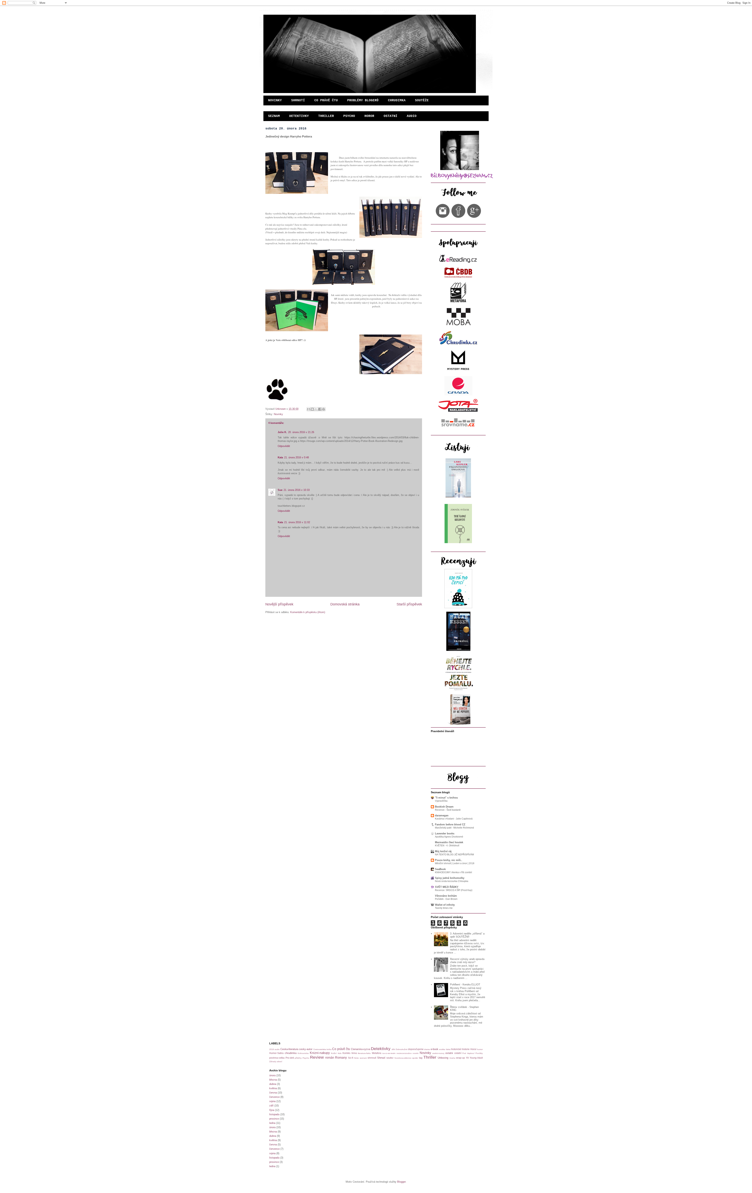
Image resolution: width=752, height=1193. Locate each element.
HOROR (369, 116)
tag (420, 1057)
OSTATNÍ (390, 116)
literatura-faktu (364, 1053)
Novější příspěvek (279, 604)
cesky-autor (305, 1049)
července (274, 1096)
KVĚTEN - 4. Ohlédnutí (447, 845)
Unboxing (443, 1057)
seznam (363, 1058)
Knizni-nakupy (320, 1053)
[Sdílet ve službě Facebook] (320, 409)
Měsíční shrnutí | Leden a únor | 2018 (454, 863)
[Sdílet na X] (316, 409)
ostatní (457, 1053)
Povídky (479, 1053)
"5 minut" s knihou (446, 797)
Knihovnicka (303, 1053)
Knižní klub (336, 1053)
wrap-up (460, 1057)
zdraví (279, 1061)
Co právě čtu (341, 1049)
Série (356, 1058)
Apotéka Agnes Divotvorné (449, 836)
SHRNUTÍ (298, 100)
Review (317, 1057)
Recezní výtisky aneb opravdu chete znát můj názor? (467, 961)
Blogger (401, 1181)
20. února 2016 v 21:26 (301, 432)
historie (466, 1049)
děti (393, 1049)
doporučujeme (416, 1049)
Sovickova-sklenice (402, 1058)
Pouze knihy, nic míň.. (448, 860)
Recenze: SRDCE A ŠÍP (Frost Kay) (453, 890)
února (272, 1075)
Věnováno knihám (446, 895)
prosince (274, 1118)
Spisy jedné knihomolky (449, 877)
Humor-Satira (276, 1053)
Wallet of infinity (445, 904)
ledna (272, 1123)
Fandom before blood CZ (450, 824)
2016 (271, 1049)
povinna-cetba (277, 1057)
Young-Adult (476, 1057)
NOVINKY (275, 100)
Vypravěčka (441, 801)
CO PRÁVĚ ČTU (326, 100)
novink (415, 1053)
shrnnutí (372, 1057)
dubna (272, 1084)
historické (456, 1049)
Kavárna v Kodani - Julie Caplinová (454, 818)
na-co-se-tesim (388, 1053)
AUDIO (412, 116)
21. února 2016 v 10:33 (297, 489)
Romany (341, 1057)
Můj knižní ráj (443, 851)
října (271, 1110)
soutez (389, 1057)
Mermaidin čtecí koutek (449, 842)
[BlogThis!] (312, 409)
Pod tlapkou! (468, 1053)
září (271, 1105)
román (329, 1057)
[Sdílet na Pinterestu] (323, 409)
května (273, 1088)
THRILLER (326, 116)
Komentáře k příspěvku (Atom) (307, 612)
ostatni (449, 1053)
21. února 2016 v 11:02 (297, 522)
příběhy (298, 1058)
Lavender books (444, 833)
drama (427, 1049)
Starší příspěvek (409, 604)
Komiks (346, 1053)
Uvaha (452, 1058)
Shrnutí (381, 1057)
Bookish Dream (444, 806)
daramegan (441, 815)
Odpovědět (284, 446)
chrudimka (290, 1053)
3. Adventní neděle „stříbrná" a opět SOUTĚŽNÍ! (467, 935)
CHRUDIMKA (397, 100)
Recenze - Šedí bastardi (448, 810)
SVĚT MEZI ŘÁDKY (446, 886)
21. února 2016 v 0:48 (296, 457)
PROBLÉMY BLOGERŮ (363, 100)
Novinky (278, 414)
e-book (434, 1049)
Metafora (376, 1053)
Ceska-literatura (289, 1049)
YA (467, 1057)
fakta (448, 1049)
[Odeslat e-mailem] (309, 409)
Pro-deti (290, 1057)
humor (480, 1049)
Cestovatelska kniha (322, 1049)
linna (354, 1053)
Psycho (306, 1058)
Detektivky (380, 1048)
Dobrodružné (402, 1049)
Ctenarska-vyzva (360, 1049)
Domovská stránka (345, 604)
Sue (280, 489)
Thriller (429, 1057)
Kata (280, 457)
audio (277, 1049)
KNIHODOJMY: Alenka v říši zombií (453, 872)
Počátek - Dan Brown (446, 899)
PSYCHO (349, 116)
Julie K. (282, 432)
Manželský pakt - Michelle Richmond (454, 827)
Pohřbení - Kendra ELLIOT (465, 984)
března (273, 1079)
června (273, 1092)
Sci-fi (350, 1057)
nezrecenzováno (404, 1053)
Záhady (272, 1061)
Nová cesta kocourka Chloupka (451, 881)
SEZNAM (274, 116)
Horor (473, 1049)
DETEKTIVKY (299, 116)
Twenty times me (444, 908)
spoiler (415, 1058)
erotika (442, 1049)
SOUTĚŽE (422, 100)
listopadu (274, 1114)
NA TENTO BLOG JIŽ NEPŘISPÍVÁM (454, 854)
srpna (272, 1101)
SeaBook (440, 869)
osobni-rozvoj (438, 1053)
